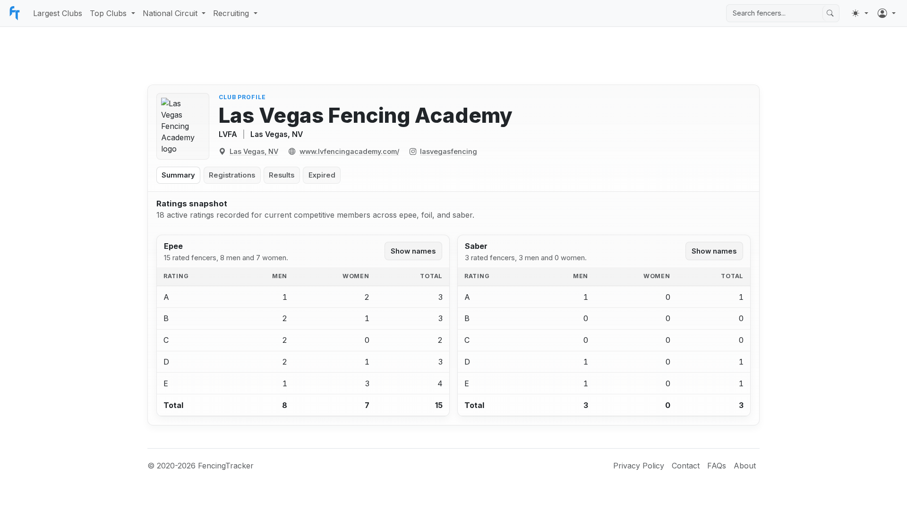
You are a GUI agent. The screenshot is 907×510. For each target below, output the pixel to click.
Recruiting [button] (231, 13)
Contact (686, 465)
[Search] (830, 13)
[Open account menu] (886, 13)
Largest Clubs (57, 13)
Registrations (232, 175)
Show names (413, 251)
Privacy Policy (638, 465)
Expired (321, 175)
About (745, 465)
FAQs (716, 465)
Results (281, 175)
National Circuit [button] (170, 13)
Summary (178, 175)
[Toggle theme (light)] (860, 13)
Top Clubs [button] (108, 13)
